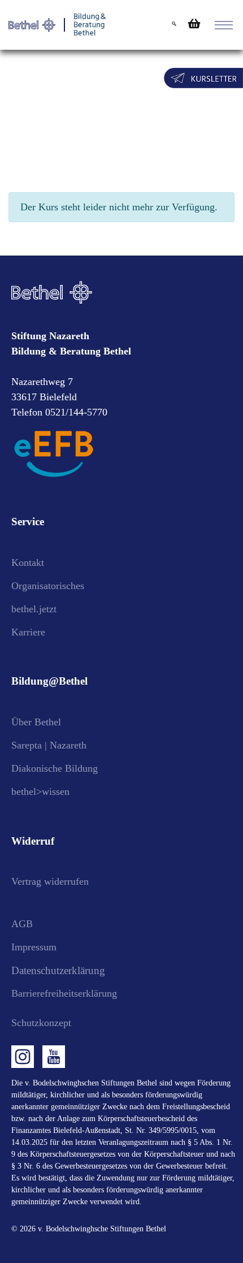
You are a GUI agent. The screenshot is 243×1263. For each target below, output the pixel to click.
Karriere (28, 632)
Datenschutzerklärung (58, 970)
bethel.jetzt (34, 609)
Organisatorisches (47, 585)
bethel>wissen (40, 791)
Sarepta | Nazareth (48, 745)
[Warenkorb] (192, 23)
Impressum (34, 947)
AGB (22, 923)
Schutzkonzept (41, 1022)
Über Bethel (36, 722)
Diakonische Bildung (54, 768)
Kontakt (27, 562)
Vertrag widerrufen (50, 881)
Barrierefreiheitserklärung (64, 993)
